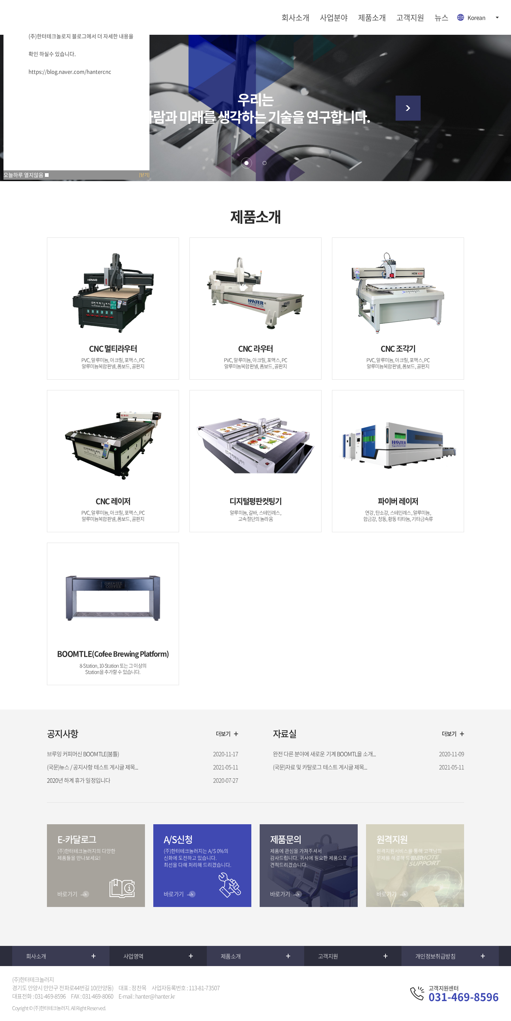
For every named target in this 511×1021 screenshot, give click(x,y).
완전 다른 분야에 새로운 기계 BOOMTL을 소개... (324, 753)
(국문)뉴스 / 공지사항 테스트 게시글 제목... (92, 767)
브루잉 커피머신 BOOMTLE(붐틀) (83, 753)
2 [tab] (264, 163)
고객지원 (410, 17)
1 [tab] (246, 163)
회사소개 (295, 17)
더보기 (223, 733)
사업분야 (334, 17)
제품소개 (372, 17)
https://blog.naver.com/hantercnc (70, 71)
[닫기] (144, 175)
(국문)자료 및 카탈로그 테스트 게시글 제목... (320, 767)
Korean (476, 17)
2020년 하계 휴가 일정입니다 (78, 780)
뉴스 (441, 17)
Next (408, 108)
